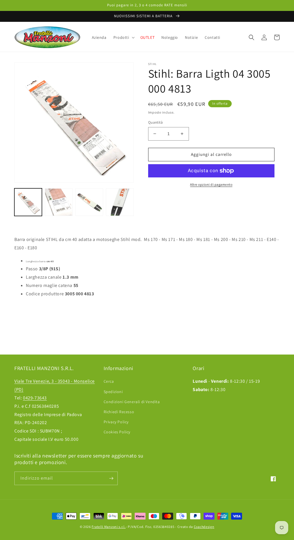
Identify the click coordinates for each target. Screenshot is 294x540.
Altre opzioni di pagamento (211, 184)
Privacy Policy (116, 421)
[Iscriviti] (111, 478)
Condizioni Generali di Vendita (132, 401)
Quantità (155, 122)
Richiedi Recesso (119, 411)
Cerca (109, 381)
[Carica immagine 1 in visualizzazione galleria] (28, 202)
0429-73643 (35, 398)
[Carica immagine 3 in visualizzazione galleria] (89, 202)
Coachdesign (204, 526)
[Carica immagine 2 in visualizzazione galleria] (58, 202)
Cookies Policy (117, 431)
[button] (123, 37)
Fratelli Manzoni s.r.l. (108, 526)
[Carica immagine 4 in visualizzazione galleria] (120, 202)
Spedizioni (113, 391)
